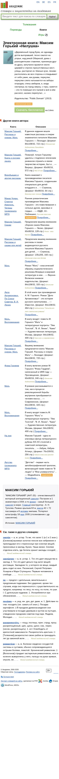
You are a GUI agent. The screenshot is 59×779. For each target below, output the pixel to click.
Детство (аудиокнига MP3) (10, 465)
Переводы (16, 29)
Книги (43, 29)
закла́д (6, 537)
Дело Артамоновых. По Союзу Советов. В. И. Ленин (12, 298)
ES (49, 2)
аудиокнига (31, 218)
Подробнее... (31, 150)
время (33, 502)
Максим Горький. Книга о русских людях (13, 158)
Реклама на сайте (33, 672)
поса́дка (7, 601)
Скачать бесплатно (29, 110)
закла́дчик (8, 559)
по (4, 580)
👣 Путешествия (7, 677)
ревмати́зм (9, 644)
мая (22, 514)
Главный (26, 505)
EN (38, 2)
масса (40, 508)
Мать (7, 265)
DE (43, 2)
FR (54, 2)
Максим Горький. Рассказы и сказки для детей (13, 242)
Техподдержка (19, 672)
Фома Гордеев (12, 365)
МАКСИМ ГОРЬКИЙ (25, 523)
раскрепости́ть (11, 622)
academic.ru (12, 4)
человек (24, 511)
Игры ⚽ (43, 35)
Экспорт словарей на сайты (11, 681)
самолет (35, 498)
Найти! (52, 16)
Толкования (29, 24)
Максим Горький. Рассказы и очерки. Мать (13, 134)
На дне (8, 435)
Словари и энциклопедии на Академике (26, 11)
